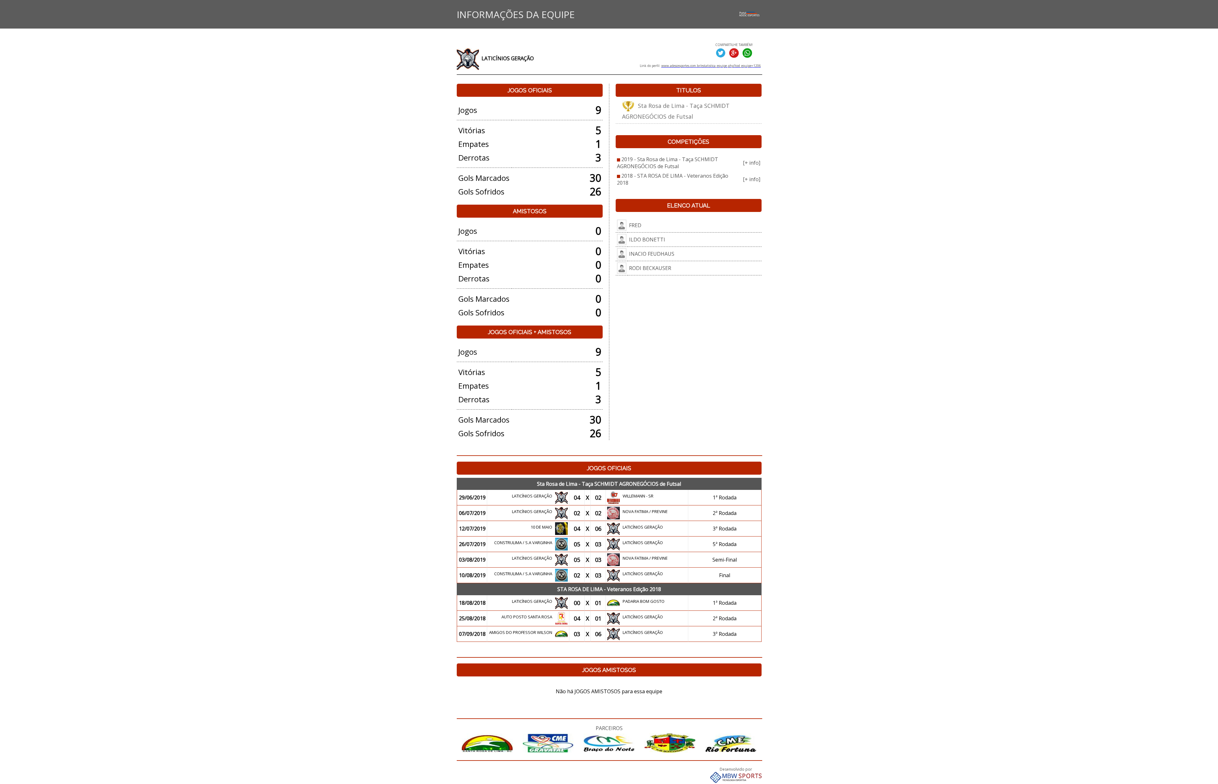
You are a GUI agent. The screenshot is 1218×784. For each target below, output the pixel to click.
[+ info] (751, 162)
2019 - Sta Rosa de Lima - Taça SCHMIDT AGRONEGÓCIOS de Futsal (667, 163)
